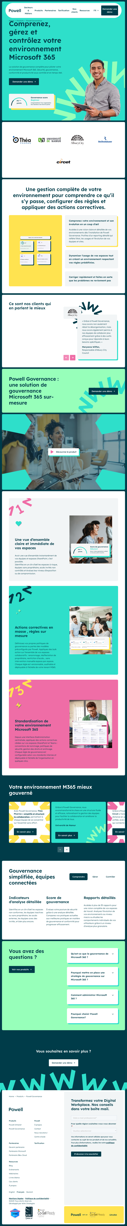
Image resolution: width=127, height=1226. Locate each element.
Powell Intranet (15, 1125)
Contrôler (110, 876)
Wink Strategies (28, 1203)
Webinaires (13, 1174)
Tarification (63, 10)
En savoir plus (24, 832)
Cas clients (13, 1182)
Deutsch (29, 1192)
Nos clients (74, 10)
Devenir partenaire (16, 1147)
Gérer (95, 876)
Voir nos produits (20, 969)
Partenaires (50, 10)
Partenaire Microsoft (17, 1151)
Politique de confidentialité (37, 1198)
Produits (39, 10)
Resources (85, 10)
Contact (37, 1129)
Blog (11, 1166)
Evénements (14, 1170)
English (12, 1192)
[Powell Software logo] (13, 7)
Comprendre (78, 876)
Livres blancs (14, 1178)
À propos (38, 1125)
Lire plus (113, 1215)
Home (11, 21)
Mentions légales (16, 1198)
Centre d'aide (39, 1137)
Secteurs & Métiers (28, 10)
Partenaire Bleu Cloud (18, 1155)
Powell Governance (17, 1129)
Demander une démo (22, 81)
